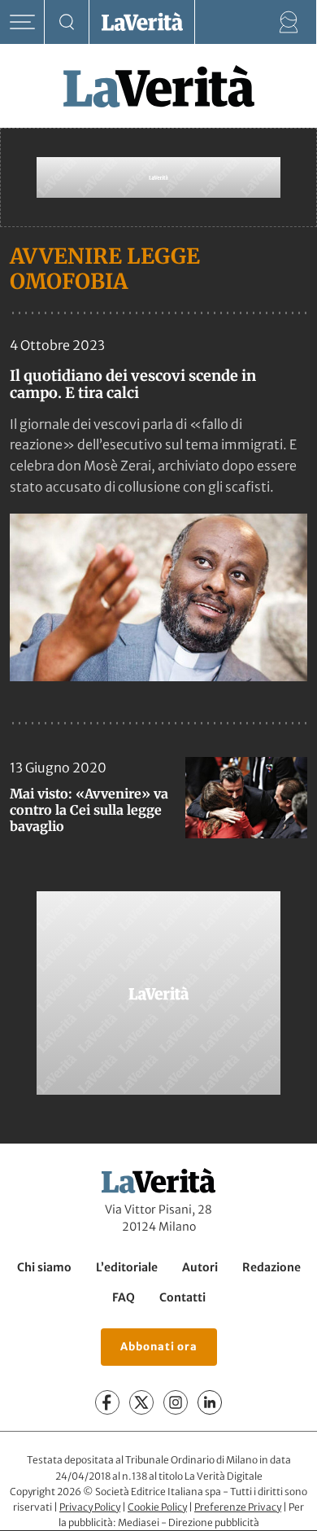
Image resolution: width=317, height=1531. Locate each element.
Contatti (182, 1297)
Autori (200, 1267)
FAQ (123, 1297)
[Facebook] (107, 1403)
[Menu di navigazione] (22, 22)
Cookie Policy (157, 1507)
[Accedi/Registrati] (289, 22)
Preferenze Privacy (237, 1507)
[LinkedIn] (210, 1403)
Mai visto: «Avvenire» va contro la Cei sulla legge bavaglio (89, 809)
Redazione (271, 1267)
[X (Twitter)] (141, 1403)
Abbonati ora (159, 1347)
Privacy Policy (89, 1507)
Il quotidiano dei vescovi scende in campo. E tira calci (133, 384)
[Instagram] (175, 1403)
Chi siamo (44, 1267)
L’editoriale (127, 1267)
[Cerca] (67, 22)
